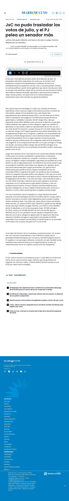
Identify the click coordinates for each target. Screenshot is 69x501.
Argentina (7, 424)
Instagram (9, 371)
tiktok (13, 371)
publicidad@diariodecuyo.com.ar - (19, 482)
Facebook (5, 371)
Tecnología (7, 444)
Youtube (21, 371)
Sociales (6, 439)
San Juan (7, 401)
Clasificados (8, 454)
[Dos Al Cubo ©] (52, 475)
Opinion (6, 437)
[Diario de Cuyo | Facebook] (53, 13)
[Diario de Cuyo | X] (60, 13)
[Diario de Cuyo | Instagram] (56, 13)
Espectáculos (8, 421)
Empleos (7, 462)
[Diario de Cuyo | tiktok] (63, 13)
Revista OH (7, 414)
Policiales (7, 416)
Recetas (6, 429)
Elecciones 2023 (19, 275)
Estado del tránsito (10, 449)
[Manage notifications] (65, 486)
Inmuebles (7, 457)
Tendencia (7, 447)
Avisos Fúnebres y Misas (12, 467)
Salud (5, 442)
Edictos (6, 469)
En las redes (8, 432)
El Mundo (7, 427)
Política (6, 404)
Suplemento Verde (10, 411)
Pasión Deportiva (9, 419)
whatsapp (25, 371)
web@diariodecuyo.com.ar (16, 478)
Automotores (8, 459)
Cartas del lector (9, 434)
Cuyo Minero (8, 409)
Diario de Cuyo (10, 19)
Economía (7, 406)
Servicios (7, 464)
